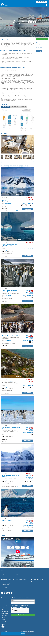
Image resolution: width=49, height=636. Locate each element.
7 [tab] (12, 162)
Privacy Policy (4, 631)
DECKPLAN (5, 106)
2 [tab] (6, 162)
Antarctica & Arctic (15, 607)
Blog (2, 609)
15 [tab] (24, 162)
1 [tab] (5, 162)
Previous (1, 162)
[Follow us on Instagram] (9, 593)
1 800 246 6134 (25, 1)
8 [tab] (13, 162)
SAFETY (23, 106)
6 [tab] (11, 162)
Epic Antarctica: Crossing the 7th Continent (11, 428)
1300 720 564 (4, 577)
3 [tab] (7, 162)
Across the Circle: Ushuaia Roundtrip (9, 199)
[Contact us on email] (41, 51)
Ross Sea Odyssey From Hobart (11, 335)
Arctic (2, 601)
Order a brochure (4, 613)
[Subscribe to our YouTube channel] (12, 593)
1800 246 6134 (20, 577)
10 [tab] (16, 162)
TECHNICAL (15, 106)
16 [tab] (26, 162)
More (17, 210)
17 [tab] (28, 162)
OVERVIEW (39, 42)
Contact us (41, 2)
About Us (3, 617)
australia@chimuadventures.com (8, 579)
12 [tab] (19, 162)
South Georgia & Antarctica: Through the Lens (10, 245)
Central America (4, 605)
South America (4, 603)
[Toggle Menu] (46, 5)
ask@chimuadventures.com (22, 579)
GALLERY (38, 46)
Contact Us (3, 621)
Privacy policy (8, 634)
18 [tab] (29, 162)
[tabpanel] (17, 157)
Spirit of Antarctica (7, 520)
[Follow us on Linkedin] (7, 593)
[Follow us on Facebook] (37, 51)
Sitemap (3, 619)
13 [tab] (21, 162)
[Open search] (19, 2)
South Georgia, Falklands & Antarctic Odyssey (9, 291)
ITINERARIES (39, 48)
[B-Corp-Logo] (3, 627)
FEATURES (38, 44)
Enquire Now (41, 39)
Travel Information (4, 611)
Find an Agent (4, 615)
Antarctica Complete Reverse (10, 381)
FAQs (2, 607)
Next (33, 162)
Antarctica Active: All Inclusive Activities (10, 476)
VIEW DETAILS (27, 209)
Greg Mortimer (8, 203)
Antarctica (3, 599)
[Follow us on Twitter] (39, 51)
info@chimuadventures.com (38, 579)
